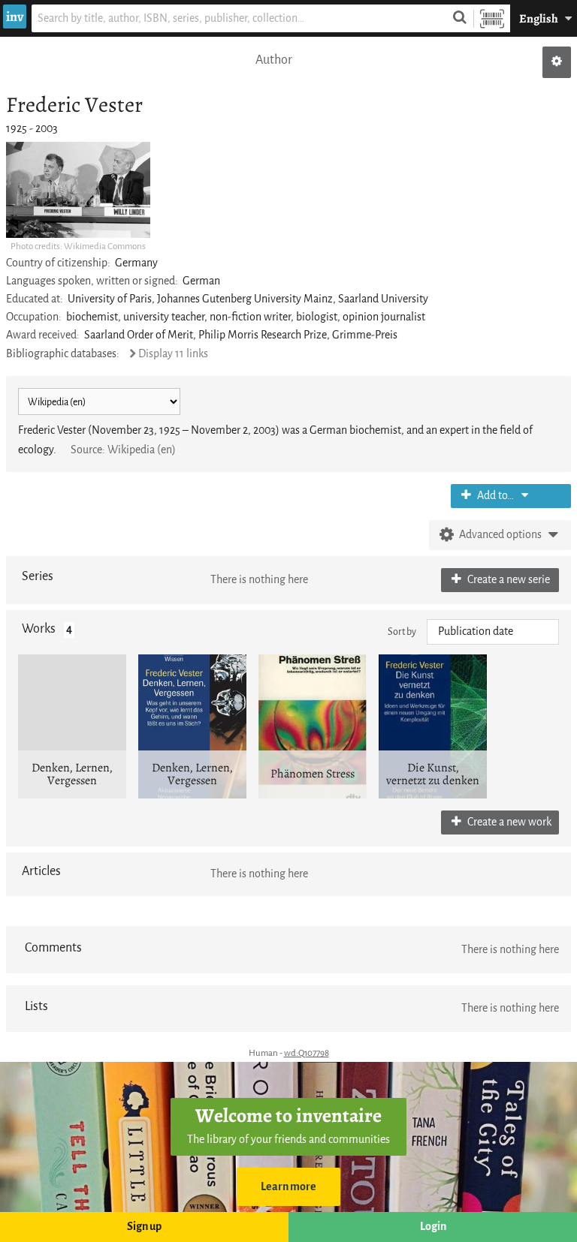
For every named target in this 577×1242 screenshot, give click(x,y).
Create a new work (508, 822)
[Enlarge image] (78, 190)
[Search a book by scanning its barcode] (492, 18)
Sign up (144, 1226)
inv (14, 17)
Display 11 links (173, 354)
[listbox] (493, 632)
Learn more (288, 1187)
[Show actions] (556, 62)
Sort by (402, 631)
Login (433, 1226)
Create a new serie (507, 580)
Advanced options (500, 535)
